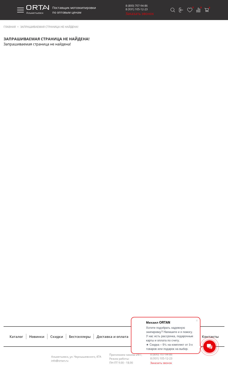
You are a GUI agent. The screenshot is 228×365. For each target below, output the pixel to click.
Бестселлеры (80, 336)
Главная (10, 27)
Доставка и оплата (112, 336)
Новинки (36, 336)
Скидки (56, 336)
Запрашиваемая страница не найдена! (49, 27)
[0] (189, 10)
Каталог (16, 336)
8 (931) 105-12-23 (137, 9)
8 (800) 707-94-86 (137, 6)
